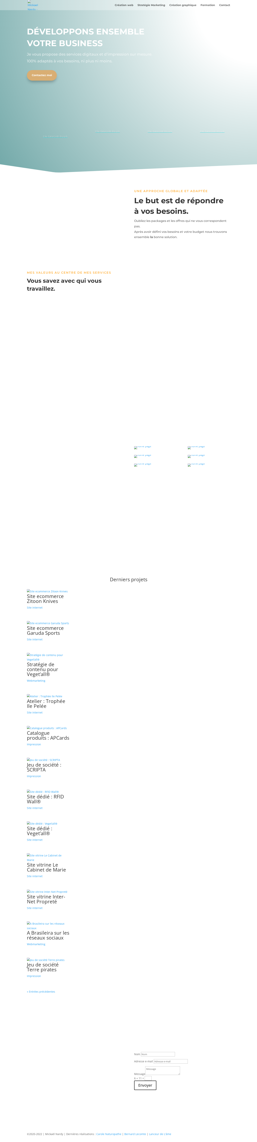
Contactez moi (42, 75)
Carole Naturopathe (108, 1134)
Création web (124, 5)
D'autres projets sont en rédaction (196, 1004)
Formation (208, 5)
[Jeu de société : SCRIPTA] (48, 760)
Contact (224, 5)
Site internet (106, 404)
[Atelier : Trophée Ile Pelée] (48, 696)
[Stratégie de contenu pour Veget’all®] (48, 657)
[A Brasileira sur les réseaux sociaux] (48, 925)
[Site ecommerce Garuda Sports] (48, 623)
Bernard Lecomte (135, 1134)
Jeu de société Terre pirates (43, 967)
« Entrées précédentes (41, 991)
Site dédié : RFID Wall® (45, 799)
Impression (34, 744)
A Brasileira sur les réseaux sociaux (48, 935)
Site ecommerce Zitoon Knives (45, 598)
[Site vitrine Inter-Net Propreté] (48, 892)
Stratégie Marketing (151, 5)
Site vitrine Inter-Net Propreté (46, 899)
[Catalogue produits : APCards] (48, 728)
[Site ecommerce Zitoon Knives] (48, 591)
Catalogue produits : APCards (48, 735)
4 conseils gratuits (118, 410)
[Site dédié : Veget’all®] (48, 823)
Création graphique (182, 5)
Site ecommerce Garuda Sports (45, 630)
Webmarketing (36, 680)
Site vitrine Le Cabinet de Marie (46, 867)
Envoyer (145, 1085)
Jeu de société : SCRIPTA (44, 767)
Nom (137, 1054)
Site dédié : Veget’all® (39, 831)
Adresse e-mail (107, 397)
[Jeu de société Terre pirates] (48, 960)
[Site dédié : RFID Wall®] (48, 792)
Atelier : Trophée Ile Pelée (46, 703)
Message (139, 1074)
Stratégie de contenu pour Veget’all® (42, 669)
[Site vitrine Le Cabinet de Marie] (48, 857)
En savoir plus (55, 136)
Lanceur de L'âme (160, 1134)
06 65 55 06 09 (150, 541)
